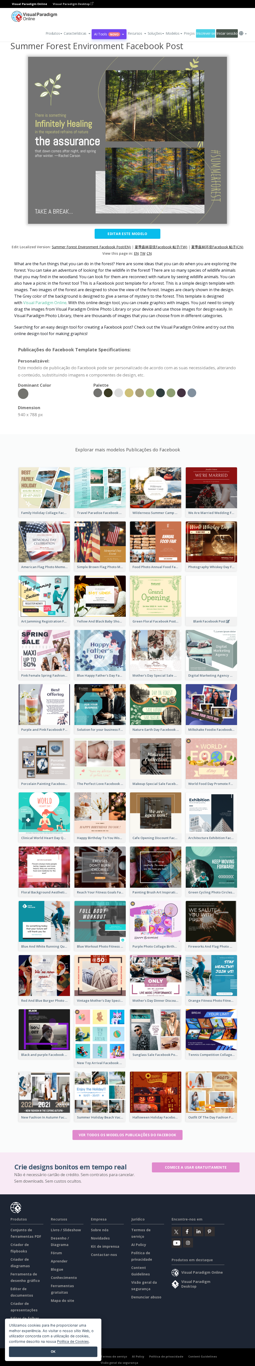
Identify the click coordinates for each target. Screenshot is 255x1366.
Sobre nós (100, 1230)
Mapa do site (62, 1300)
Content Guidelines (202, 1356)
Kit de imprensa (105, 1246)
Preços (189, 33)
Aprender (59, 1261)
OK (53, 1352)
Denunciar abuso (146, 1297)
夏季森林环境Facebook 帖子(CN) (217, 247)
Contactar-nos (104, 1254)
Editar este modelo (127, 233)
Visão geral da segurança (119, 1363)
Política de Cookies (73, 1341)
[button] (77, 33)
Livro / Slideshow (66, 1230)
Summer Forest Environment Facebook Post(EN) (91, 247)
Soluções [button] (155, 33)
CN (149, 253)
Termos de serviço (114, 1356)
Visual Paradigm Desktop (71, 4)
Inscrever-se (205, 33)
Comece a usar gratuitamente (196, 1167)
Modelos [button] (172, 33)
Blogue (57, 1269)
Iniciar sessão (226, 33)
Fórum (56, 1252)
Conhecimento (64, 1277)
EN (136, 253)
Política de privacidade (166, 1356)
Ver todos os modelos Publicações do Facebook (127, 1134)
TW (142, 253)
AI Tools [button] (106, 34)
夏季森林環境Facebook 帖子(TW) (161, 247)
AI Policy (138, 1244)
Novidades (100, 1238)
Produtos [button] (53, 33)
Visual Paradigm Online (44, 302)
